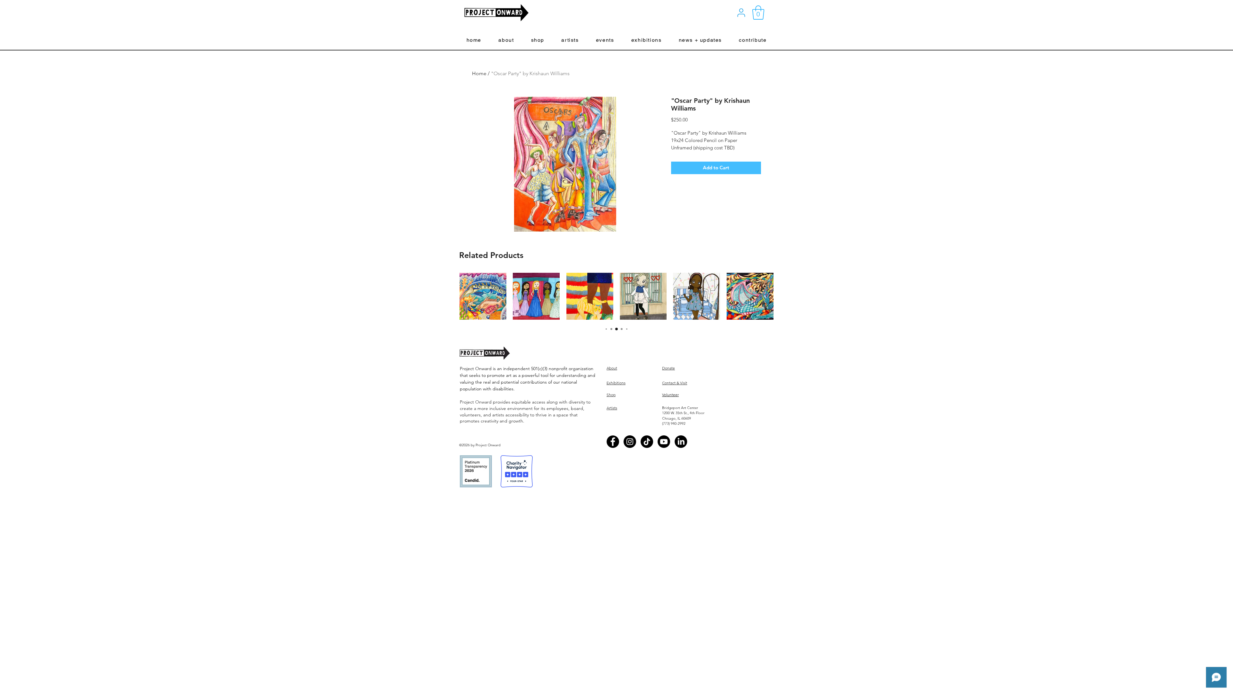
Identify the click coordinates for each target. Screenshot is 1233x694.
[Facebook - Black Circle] (613, 441)
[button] (506, 40)
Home (479, 73)
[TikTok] (647, 441)
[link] (758, 12)
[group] (616, 296)
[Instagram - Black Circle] (630, 441)
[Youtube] (664, 441)
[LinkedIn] (681, 441)
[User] (741, 12)
